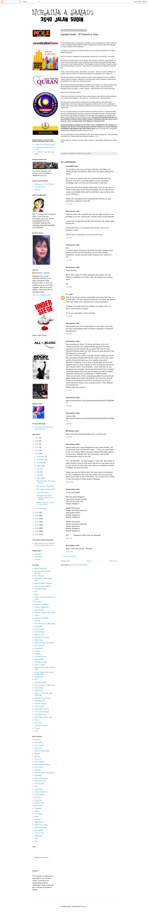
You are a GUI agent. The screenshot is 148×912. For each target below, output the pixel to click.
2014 (37, 512)
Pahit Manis (38, 648)
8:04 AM (69, 424)
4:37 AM (69, 238)
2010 (37, 525)
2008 (37, 531)
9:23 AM (69, 287)
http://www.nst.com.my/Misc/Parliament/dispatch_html (44, 544)
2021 (37, 438)
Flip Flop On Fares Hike (45, 486)
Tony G (37, 720)
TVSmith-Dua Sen (41, 725)
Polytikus (37, 654)
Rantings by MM (40, 662)
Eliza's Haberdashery (42, 764)
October (40, 462)
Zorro (36, 731)
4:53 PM (69, 334)
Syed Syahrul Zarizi (41, 709)
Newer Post (65, 561)
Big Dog (37, 756)
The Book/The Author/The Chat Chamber (43, 428)
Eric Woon (38, 602)
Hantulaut (38, 775)
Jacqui (36, 615)
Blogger (84, 906)
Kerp (36, 786)
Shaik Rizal (38, 690)
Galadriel (37, 770)
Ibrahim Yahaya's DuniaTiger (45, 612)
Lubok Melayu (39, 794)
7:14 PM (69, 204)
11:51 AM (69, 551)
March (39, 478)
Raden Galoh (39, 659)
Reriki (36, 816)
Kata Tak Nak (39, 784)
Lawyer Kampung (40, 792)
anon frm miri (39, 745)
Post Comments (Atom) (79, 565)
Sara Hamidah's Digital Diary (44, 685)
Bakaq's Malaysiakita (42, 751)
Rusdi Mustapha (40, 682)
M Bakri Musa (39, 632)
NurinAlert (38, 554)
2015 (37, 453)
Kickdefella (38, 626)
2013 (37, 515)
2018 (37, 444)
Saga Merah (38, 822)
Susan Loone (39, 706)
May (38, 472)
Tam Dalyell (38, 830)
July (38, 469)
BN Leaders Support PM (45, 489)
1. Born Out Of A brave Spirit (44, 144)
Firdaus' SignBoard (41, 607)
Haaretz (37, 190)
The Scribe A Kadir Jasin (43, 717)
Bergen (37, 753)
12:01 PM (69, 482)
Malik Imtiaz (38, 640)
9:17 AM (69, 260)
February (40, 508)
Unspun (37, 728)
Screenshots (39, 688)
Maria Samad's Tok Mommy (44, 643)
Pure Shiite (38, 814)
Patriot (36, 811)
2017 (37, 447)
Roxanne (37, 819)
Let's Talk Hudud (42, 492)
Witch (36, 838)
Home (89, 561)
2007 (37, 534)
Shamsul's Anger (40, 827)
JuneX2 (37, 621)
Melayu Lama (39, 803)
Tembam (37, 559)
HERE (97, 136)
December (41, 456)
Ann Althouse (39, 576)
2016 (37, 450)
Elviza (36, 594)
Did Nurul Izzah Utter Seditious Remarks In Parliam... (45, 497)
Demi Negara (39, 762)
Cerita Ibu (38, 759)
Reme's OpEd (39, 665)
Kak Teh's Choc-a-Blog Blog (44, 624)
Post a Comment (69, 556)
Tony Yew (37, 723)
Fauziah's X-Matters (41, 604)
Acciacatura (38, 742)
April (39, 475)
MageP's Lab (39, 634)
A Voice (37, 740)
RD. (67, 294)
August (39, 466)
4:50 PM (69, 538)
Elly (35, 591)
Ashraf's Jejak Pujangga (43, 583)
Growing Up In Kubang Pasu (44, 773)
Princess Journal (40, 656)
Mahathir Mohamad (41, 637)
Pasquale (37, 808)
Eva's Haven (39, 767)
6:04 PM (69, 437)
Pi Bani (37, 651)
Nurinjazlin (38, 557)
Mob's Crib (38, 805)
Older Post (113, 561)
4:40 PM (69, 316)
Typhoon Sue (39, 833)
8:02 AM (69, 406)
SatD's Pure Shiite (41, 825)
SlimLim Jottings (40, 703)
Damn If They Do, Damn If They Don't (45, 503)
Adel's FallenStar (40, 568)
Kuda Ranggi (39, 629)
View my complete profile (41, 295)
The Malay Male (40, 714)
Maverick (37, 800)
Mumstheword (39, 645)
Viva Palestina (39, 187)
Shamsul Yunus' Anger (42, 698)
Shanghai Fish (39, 701)
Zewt (36, 841)
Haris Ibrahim (39, 610)
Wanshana (38, 836)
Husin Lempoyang (41, 778)
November (41, 459)
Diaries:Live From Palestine (44, 184)
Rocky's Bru (38, 677)
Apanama (38, 748)
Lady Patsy (38, 789)
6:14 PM (69, 390)
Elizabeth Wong (40, 589)
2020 (37, 441)
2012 (37, 519)
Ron (35, 679)
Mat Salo (37, 797)
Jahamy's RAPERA (41, 618)
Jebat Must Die (39, 781)
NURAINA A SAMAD (42, 273)
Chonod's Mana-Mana (42, 586)
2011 (37, 522)
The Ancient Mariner (41, 712)
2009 (37, 528)
